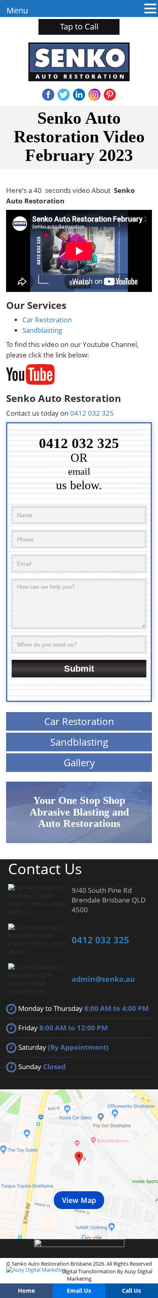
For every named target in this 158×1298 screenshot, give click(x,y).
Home (26, 1290)
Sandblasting (42, 330)
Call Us (131, 1290)
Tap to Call (79, 26)
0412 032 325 (92, 413)
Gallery (79, 762)
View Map (79, 1200)
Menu (17, 10)
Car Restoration (47, 319)
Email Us (79, 1290)
